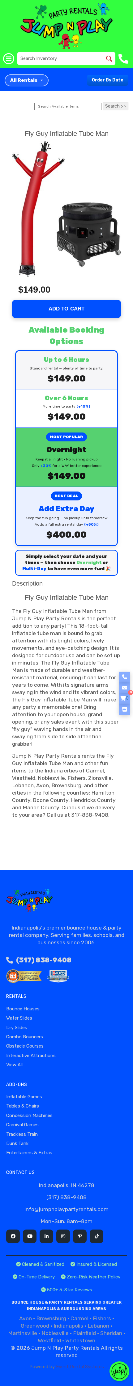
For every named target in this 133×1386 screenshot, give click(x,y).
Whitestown (80, 1340)
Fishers (102, 1318)
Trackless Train (22, 1134)
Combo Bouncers (24, 1037)
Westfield (49, 1340)
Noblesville (55, 1333)
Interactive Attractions (31, 1055)
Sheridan (111, 1333)
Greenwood (35, 1326)
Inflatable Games (24, 1097)
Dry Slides (16, 1027)
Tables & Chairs (22, 1106)
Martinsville (22, 1333)
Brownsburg (51, 1318)
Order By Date (107, 80)
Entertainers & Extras (29, 1152)
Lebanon (98, 1326)
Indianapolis (68, 1326)
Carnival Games (22, 1124)
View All (14, 1065)
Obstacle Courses (25, 1046)
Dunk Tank (17, 1143)
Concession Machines (29, 1115)
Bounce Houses (23, 1009)
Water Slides (19, 1018)
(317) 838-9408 (43, 960)
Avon (25, 1318)
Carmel (79, 1318)
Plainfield (84, 1333)
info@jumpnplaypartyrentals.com (66, 1209)
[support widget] (119, 1371)
